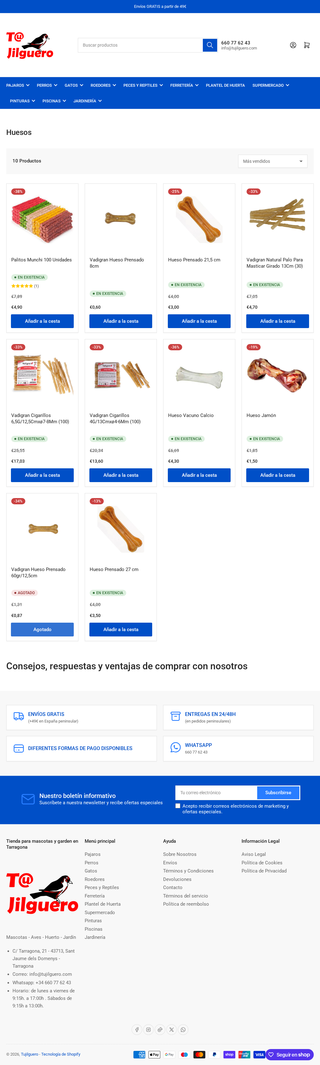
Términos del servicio (185, 896)
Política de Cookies (262, 863)
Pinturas (20, 101)
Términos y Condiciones (188, 871)
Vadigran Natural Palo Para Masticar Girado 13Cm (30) (275, 263)
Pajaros (15, 85)
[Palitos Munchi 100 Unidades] (42, 219)
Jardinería (84, 101)
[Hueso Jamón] (278, 375)
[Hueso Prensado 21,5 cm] (199, 219)
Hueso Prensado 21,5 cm (194, 260)
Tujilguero (29, 1054)
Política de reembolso (186, 904)
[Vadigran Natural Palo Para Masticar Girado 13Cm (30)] (278, 219)
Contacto (172, 887)
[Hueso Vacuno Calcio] (199, 375)
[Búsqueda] (210, 45)
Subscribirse (278, 792)
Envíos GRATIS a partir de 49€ (160, 6)
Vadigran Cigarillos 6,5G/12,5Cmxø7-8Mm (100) (40, 418)
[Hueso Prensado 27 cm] (121, 529)
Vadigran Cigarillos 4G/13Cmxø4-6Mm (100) (115, 418)
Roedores (101, 85)
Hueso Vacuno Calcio (191, 415)
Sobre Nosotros (180, 854)
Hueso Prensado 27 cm (114, 569)
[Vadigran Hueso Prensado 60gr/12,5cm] (42, 529)
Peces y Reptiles (140, 85)
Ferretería (181, 85)
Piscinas (51, 101)
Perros (44, 85)
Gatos (71, 85)
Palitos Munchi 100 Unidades (41, 260)
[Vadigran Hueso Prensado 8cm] (121, 219)
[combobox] (148, 45)
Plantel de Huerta (225, 85)
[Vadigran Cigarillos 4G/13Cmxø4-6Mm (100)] (121, 375)
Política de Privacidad (264, 871)
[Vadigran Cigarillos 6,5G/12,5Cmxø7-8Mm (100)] (42, 375)
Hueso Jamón (261, 415)
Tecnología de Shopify (60, 1054)
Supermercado (268, 85)
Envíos (170, 863)
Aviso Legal (254, 854)
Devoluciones (177, 879)
